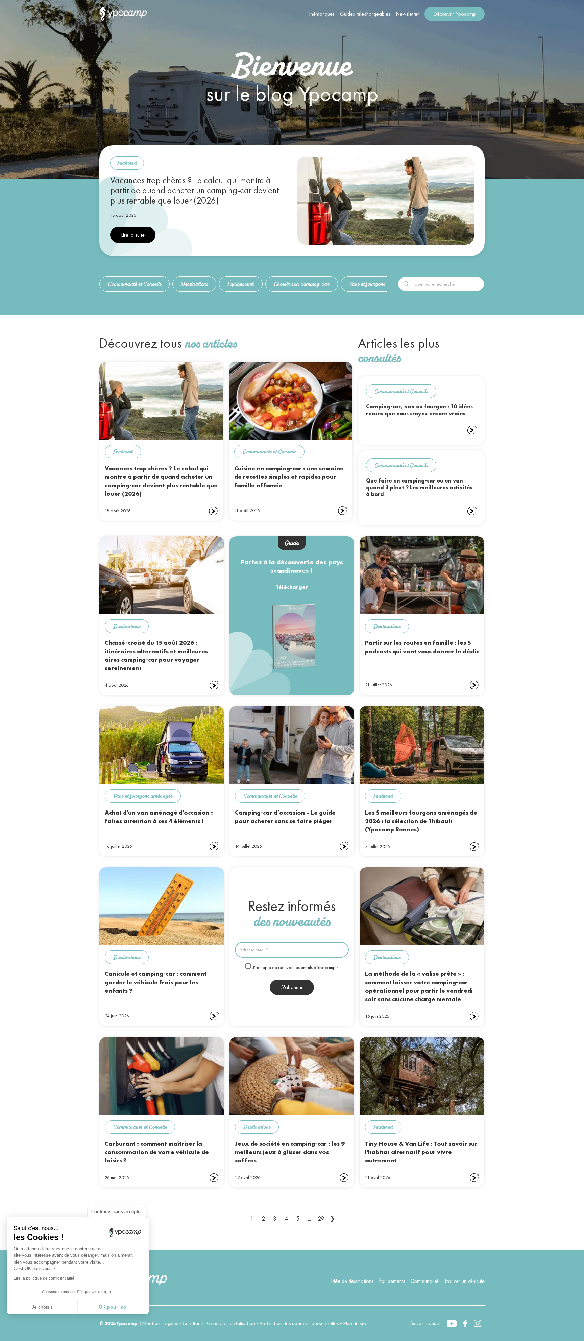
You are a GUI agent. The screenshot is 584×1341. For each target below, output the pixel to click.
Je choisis (42, 1307)
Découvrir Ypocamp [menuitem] (454, 13)
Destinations (194, 283)
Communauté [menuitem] (425, 1281)
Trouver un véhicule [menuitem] (464, 1281)
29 (321, 1218)
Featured (127, 162)
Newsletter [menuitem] (407, 13)
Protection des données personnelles (299, 1323)
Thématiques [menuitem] (321, 13)
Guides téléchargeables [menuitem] (365, 13)
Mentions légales (160, 1323)
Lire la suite (133, 234)
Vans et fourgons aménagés (378, 283)
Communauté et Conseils (134, 283)
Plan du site (355, 1323)
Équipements (240, 283)
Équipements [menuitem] (392, 1281)
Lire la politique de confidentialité (44, 1278)
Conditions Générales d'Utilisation (218, 1323)
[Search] (406, 283)
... (309, 1218)
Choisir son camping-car (302, 283)
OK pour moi (113, 1307)
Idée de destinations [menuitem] (352, 1281)
